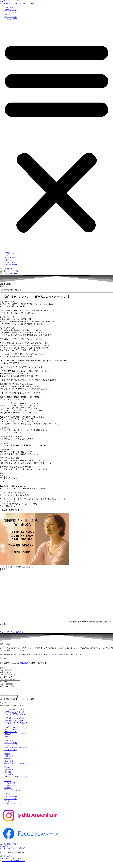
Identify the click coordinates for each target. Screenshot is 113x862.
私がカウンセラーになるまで (15, 763)
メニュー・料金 (10, 12)
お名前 (2, 668)
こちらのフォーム (56, 654)
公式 (21, 663)
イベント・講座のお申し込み (15, 714)
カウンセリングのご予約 (14, 712)
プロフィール (9, 7)
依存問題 (7, 758)
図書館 (7, 754)
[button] (56, 136)
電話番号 (3, 682)
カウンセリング (10, 10)
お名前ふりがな (6, 672)
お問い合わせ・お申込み (14, 709)
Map (24, 705)
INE (25, 663)
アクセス (7, 788)
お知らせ (7, 14)
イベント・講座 (10, 19)
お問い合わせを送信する (9, 696)
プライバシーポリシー (13, 790)
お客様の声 (8, 756)
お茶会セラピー (10, 736)
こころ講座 (8, 761)
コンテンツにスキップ (9, 1)
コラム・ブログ (10, 17)
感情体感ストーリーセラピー (15, 734)
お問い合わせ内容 (7, 686)
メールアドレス (6, 677)
